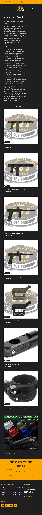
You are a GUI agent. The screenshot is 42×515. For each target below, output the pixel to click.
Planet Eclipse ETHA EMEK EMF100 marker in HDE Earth (16, 146)
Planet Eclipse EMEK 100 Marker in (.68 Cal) (14, 233)
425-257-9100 (26, 487)
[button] (3, 8)
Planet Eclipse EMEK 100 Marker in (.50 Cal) (14, 277)
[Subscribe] (32, 475)
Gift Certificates (28, 496)
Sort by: (16, 106)
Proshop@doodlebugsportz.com (30, 489)
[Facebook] (2, 505)
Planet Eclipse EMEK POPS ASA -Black (13, 364)
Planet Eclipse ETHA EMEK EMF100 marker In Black (16, 189)
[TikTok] (15, 505)
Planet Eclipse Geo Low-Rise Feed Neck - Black (15, 408)
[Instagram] (7, 505)
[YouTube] (11, 505)
